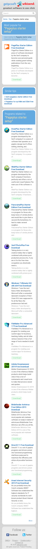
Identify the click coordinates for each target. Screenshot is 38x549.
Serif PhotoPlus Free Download (20, 246)
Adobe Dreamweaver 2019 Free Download (20, 365)
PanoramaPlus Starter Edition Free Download (21, 206)
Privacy (15, 540)
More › (31, 521)
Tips (10, 19)
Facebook (14, 535)
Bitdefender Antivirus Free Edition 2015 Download (20, 407)
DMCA (7, 540)
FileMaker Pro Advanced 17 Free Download (21, 325)
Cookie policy (25, 540)
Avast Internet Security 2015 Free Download (21, 481)
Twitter (29, 535)
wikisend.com (22, 545)
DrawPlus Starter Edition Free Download (21, 130)
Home (5, 19)
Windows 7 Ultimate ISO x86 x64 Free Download (21, 284)
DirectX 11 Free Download (22, 445)
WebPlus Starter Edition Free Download (21, 168)
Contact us (19, 543)
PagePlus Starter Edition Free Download (21, 46)
